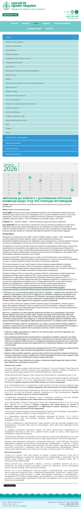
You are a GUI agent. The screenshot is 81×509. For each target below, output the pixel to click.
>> (76, 164)
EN (77, 12)
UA (72, 12)
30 (72, 190)
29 (30, 178)
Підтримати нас (10, 15)
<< (74, 164)
